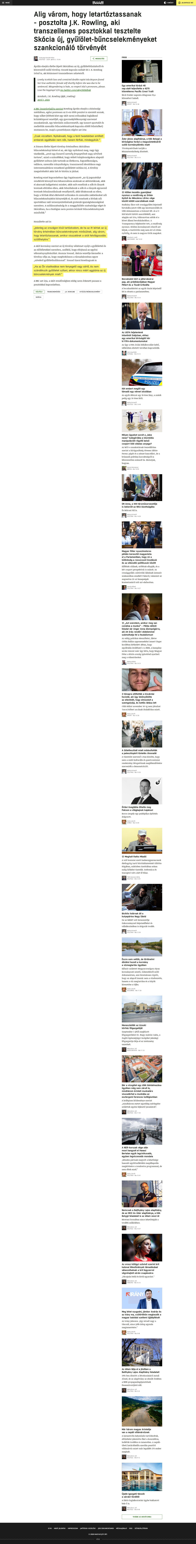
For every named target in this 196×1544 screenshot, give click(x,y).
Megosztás (99, 59)
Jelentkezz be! (187, 3)
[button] (39, 292)
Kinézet (170, 3)
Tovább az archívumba (142, 1517)
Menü (7, 3)
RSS (130, 1528)
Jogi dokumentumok (106, 1528)
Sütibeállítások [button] (141, 1528)
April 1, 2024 (44, 99)
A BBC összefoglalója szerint (48, 108)
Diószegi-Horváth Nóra (46, 58)
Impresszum (73, 1528)
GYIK (50, 1528)
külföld (42, 59)
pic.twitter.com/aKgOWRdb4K (75, 90)
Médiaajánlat (121, 1528)
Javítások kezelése (88, 1528)
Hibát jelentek (60, 1528)
